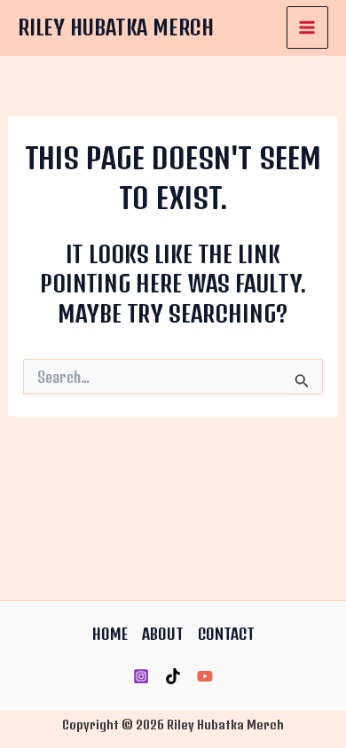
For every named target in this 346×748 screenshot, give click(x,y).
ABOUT (163, 633)
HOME (110, 633)
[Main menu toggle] (308, 27)
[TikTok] (173, 676)
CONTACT (226, 633)
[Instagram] (141, 676)
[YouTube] (205, 676)
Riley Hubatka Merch (116, 27)
